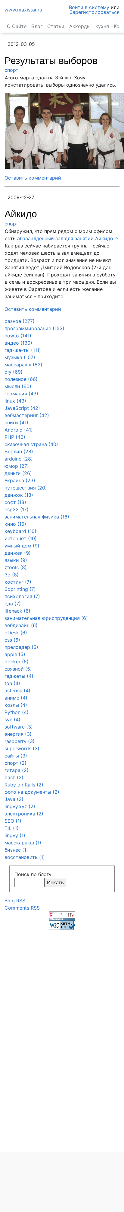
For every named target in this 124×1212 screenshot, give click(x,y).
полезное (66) (21, 379)
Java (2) (14, 799)
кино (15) (15, 524)
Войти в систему (89, 7)
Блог (36, 26)
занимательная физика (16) (37, 517)
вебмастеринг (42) (27, 415)
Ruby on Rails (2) (24, 785)
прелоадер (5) (21, 647)
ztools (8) (16, 567)
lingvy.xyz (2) (20, 806)
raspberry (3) (20, 741)
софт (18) (15, 502)
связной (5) (18, 669)
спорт (11, 70)
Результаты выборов (51, 60)
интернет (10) (21, 538)
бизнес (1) (16, 850)
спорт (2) (15, 763)
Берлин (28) (19, 451)
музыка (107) (20, 357)
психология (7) (22, 596)
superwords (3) (22, 748)
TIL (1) (12, 828)
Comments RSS (22, 908)
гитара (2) (17, 770)
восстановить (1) (25, 857)
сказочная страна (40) (31, 444)
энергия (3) (18, 734)
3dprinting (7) (20, 589)
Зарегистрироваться (94, 12)
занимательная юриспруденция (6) (46, 618)
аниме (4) (16, 698)
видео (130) (18, 343)
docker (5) (17, 662)
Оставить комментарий (33, 178)
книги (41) (16, 422)
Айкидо (21, 214)
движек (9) (18, 553)
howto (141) (18, 336)
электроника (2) (24, 814)
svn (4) (12, 719)
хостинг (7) (18, 582)
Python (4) (17, 712)
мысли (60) (18, 386)
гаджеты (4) (19, 676)
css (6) (12, 640)
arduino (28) (19, 459)
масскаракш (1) (23, 843)
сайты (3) (16, 756)
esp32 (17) (17, 509)
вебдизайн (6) (21, 625)
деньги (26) (18, 473)
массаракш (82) (23, 365)
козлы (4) (16, 705)
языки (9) (16, 560)
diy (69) (14, 372)
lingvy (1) (15, 835)
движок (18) (19, 495)
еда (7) (13, 604)
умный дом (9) (22, 546)
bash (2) (14, 777)
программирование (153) (34, 328)
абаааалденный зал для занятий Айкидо (65, 238)
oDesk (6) (16, 633)
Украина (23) (20, 480)
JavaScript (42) (22, 408)
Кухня (102, 26)
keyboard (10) (20, 531)
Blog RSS (15, 901)
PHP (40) (15, 437)
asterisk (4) (17, 690)
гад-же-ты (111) (23, 350)
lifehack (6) (17, 611)
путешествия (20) (26, 488)
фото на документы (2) (32, 792)
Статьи (55, 26)
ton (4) (12, 683)
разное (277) (20, 321)
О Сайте (16, 26)
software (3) (19, 727)
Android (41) (19, 430)
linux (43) (15, 401)
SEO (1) (13, 821)
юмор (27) (17, 466)
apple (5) (15, 654)
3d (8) (12, 575)
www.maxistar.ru (23, 10)
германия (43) (21, 394)
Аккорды (80, 26)
